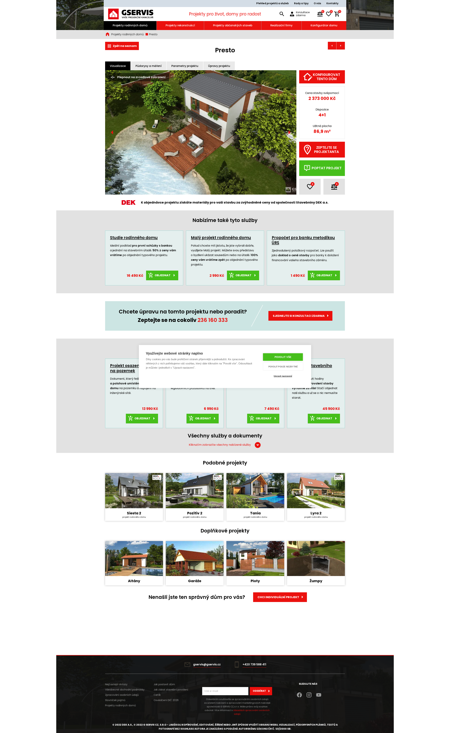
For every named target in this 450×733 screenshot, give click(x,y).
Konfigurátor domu (324, 25)
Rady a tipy (301, 3)
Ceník (157, 695)
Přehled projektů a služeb (272, 3)
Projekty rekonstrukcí (180, 25)
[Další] (289, 132)
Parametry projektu (184, 66)
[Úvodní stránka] (135, 14)
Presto (153, 34)
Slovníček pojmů (115, 700)
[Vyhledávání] (282, 14)
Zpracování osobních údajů (122, 695)
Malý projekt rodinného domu (221, 237)
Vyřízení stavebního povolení (312, 368)
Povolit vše (283, 357)
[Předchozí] (112, 132)
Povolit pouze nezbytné (283, 366)
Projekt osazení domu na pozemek (132, 368)
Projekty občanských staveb (232, 25)
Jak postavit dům (164, 684)
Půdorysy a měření (149, 66)
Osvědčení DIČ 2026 (166, 700)
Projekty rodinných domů (130, 25)
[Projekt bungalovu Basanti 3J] (332, 46)
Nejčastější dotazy (116, 684)
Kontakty (332, 3)
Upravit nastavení (283, 376)
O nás (317, 3)
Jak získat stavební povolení (171, 689)
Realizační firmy (281, 25)
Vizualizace (118, 66)
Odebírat (259, 691)
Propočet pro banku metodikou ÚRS (303, 240)
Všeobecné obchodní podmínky (124, 689)
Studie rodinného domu (134, 237)
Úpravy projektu (219, 66)
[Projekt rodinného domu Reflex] (340, 46)
